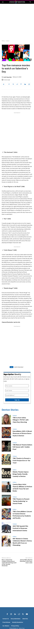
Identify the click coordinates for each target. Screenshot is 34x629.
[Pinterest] (21, 84)
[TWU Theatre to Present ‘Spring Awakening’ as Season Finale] (6, 500)
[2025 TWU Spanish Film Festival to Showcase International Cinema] (6, 527)
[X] (13, 84)
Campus (15, 415)
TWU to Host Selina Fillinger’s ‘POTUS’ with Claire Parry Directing (21, 420)
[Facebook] (9, 84)
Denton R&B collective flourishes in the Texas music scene (26, 561)
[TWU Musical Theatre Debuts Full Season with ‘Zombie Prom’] (6, 446)
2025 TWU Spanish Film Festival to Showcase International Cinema (20, 528)
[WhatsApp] (29, 84)
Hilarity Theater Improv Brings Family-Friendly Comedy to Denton (21, 474)
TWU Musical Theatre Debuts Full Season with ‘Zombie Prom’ (22, 447)
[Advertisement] (17, 22)
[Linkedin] (25, 84)
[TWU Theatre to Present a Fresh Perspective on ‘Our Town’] (6, 459)
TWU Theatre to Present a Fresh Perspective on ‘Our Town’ (22, 460)
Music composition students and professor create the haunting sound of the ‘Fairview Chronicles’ (9, 562)
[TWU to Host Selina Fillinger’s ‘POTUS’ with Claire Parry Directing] (6, 419)
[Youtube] (27, 614)
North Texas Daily (8, 77)
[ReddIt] (17, 84)
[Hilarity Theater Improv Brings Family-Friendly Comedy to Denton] (6, 473)
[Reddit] (19, 614)
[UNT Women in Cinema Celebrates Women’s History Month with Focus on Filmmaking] (6, 541)
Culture (7, 41)
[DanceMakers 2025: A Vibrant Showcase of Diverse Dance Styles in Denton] (6, 432)
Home (3, 41)
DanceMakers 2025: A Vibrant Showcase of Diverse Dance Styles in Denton (22, 433)
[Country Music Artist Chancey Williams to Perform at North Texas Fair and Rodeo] (6, 486)
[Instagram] (11, 614)
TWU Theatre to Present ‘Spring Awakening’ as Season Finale (21, 501)
